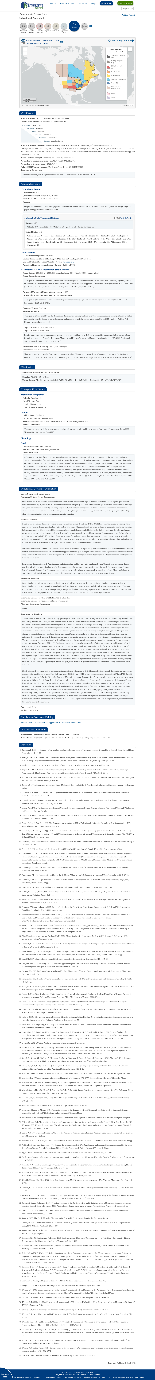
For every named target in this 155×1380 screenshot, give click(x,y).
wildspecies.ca (68, 262)
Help (93, 3)
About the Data (67, 3)
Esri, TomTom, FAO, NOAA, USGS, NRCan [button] (35, 105)
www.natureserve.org (84, 1372)
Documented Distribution (37, 43)
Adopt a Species (125, 3)
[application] (77, 76)
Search (53, 3)
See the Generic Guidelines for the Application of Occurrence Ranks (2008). (51, 722)
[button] (25, 49)
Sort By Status (126, 218)
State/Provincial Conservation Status (42, 40)
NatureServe (74, 1375)
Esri (132, 105)
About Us (82, 3)
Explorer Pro (106, 3)
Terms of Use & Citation (90, 1375)
